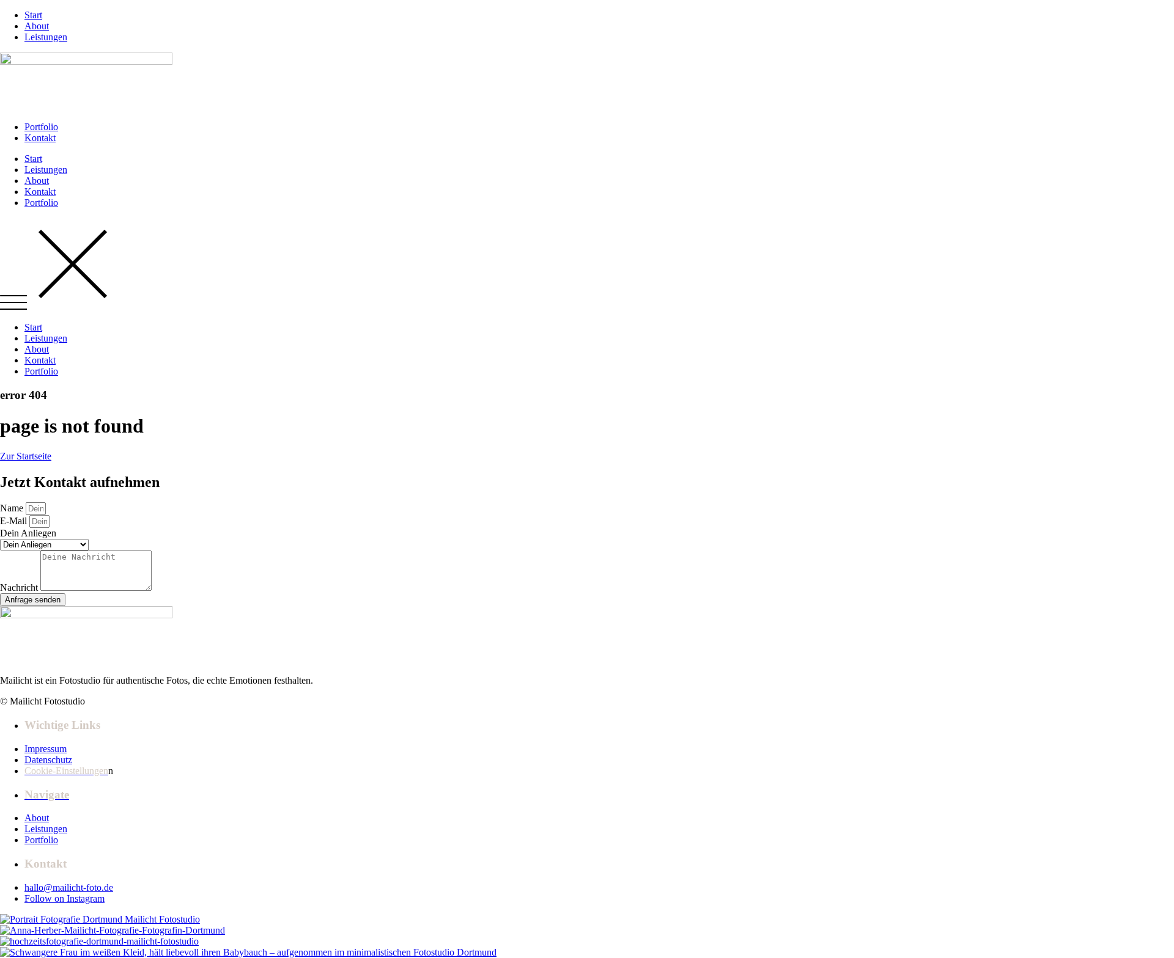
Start (33, 158)
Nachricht (20, 587)
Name (13, 508)
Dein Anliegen (28, 533)
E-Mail (14, 521)
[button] (587, 265)
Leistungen (45, 169)
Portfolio (41, 202)
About (36, 180)
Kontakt (40, 191)
